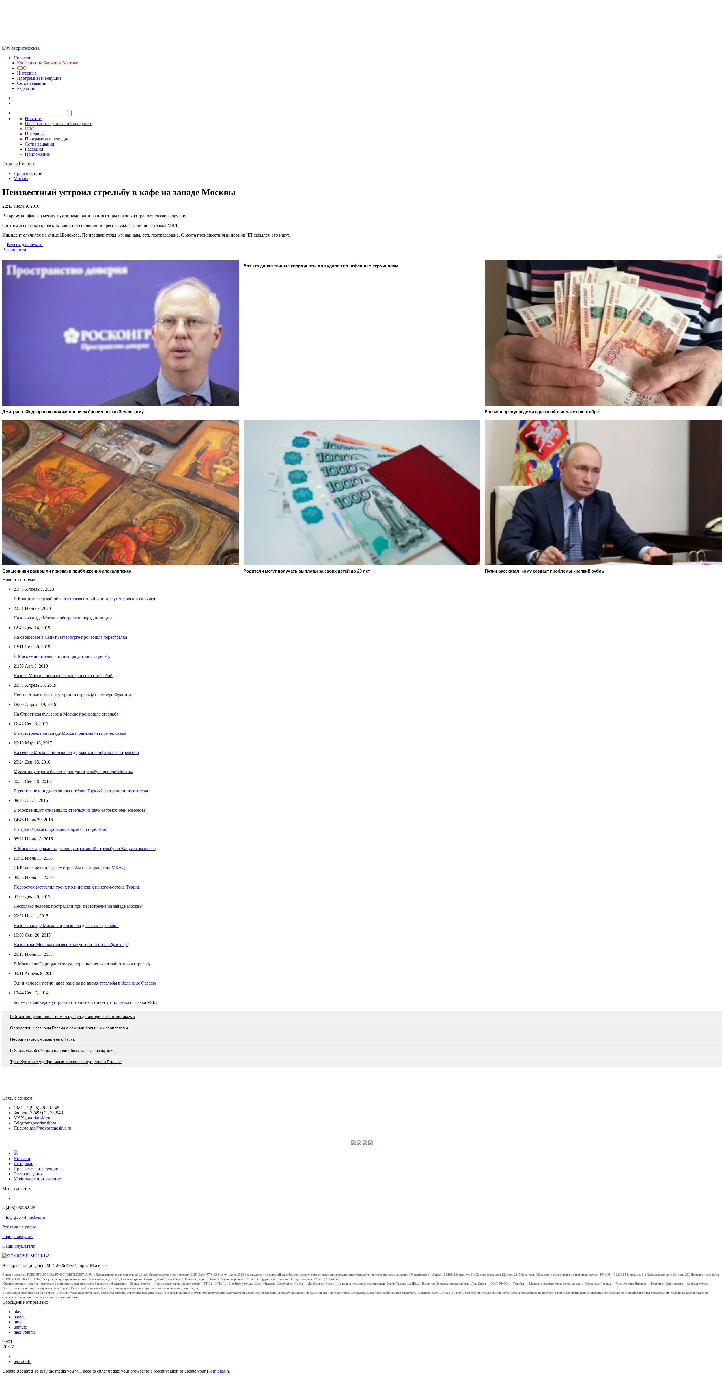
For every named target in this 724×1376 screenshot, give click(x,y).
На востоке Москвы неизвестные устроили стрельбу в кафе (71, 944)
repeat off (22, 1361)
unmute (20, 1327)
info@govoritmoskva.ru (50, 1128)
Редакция (26, 88)
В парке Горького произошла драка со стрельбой (60, 829)
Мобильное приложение (37, 1178)
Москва (21, 178)
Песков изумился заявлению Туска (42, 1039)
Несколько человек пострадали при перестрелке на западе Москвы (78, 906)
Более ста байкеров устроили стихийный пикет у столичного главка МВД (85, 1002)
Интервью (27, 73)
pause (19, 1316)
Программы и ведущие (39, 78)
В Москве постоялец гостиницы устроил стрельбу (62, 656)
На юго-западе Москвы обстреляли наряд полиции (63, 618)
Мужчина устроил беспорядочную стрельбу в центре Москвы (73, 771)
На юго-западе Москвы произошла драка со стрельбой (66, 925)
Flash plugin (218, 1371)
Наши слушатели (18, 1246)
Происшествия (28, 173)
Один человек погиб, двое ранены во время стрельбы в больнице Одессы (85, 983)
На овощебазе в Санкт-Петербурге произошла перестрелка (70, 637)
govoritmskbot (37, 1117)
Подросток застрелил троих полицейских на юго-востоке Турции (77, 887)
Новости (22, 57)
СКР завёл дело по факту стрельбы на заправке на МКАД (69, 867)
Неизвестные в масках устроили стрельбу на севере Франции (73, 694)
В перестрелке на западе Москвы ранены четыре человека (70, 733)
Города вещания (17, 1236)
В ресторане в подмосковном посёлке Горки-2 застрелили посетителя (81, 790)
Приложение (37, 154)
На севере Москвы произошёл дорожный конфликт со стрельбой (76, 752)
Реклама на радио (19, 1227)
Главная (10, 163)
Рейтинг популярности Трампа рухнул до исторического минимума (72, 1016)
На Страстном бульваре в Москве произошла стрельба (66, 714)
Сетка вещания (31, 83)
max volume (25, 1332)
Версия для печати (25, 244)
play (17, 1311)
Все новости (14, 249)
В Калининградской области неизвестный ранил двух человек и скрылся (84, 598)
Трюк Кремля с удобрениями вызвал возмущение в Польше (66, 1061)
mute (18, 1321)
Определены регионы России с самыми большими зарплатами (69, 1028)
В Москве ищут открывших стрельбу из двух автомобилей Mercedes (79, 810)
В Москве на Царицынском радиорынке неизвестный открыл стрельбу (82, 963)
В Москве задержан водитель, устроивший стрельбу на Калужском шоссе (85, 848)
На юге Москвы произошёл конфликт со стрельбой (63, 675)
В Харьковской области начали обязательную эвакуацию (63, 1050)
